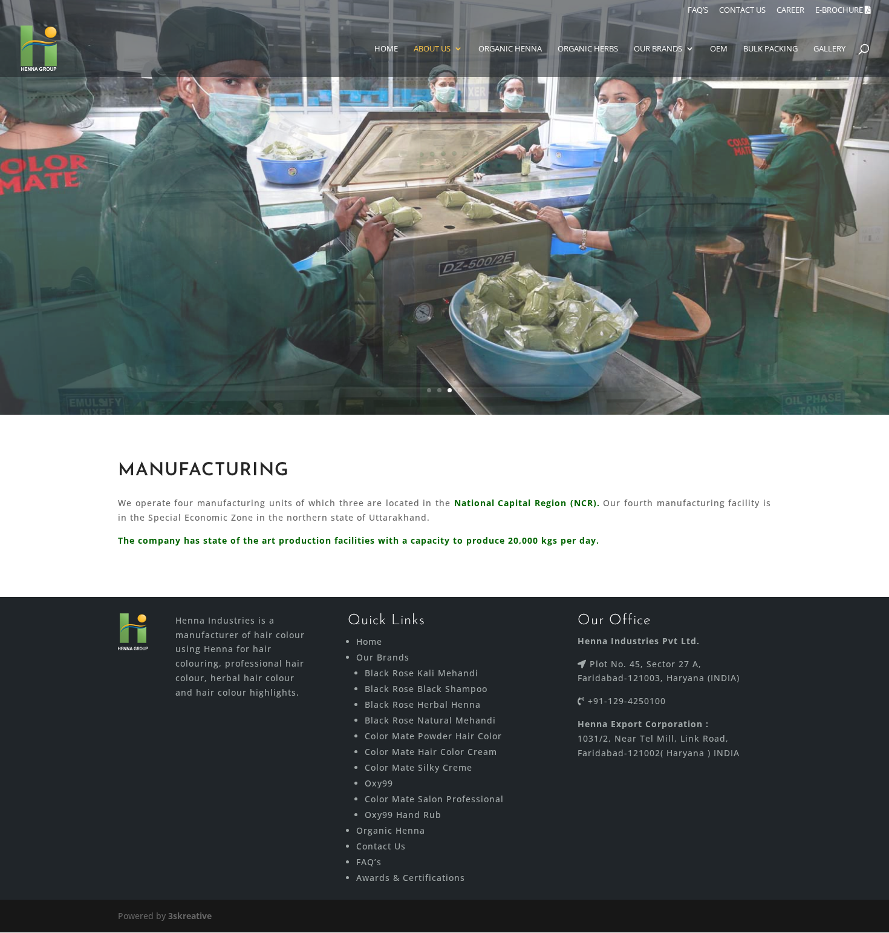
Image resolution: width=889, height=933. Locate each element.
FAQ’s (369, 862)
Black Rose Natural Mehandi (430, 720)
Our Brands (658, 49)
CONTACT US (742, 10)
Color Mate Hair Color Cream (431, 751)
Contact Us (381, 846)
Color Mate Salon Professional (434, 799)
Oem (719, 49)
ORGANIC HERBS (588, 49)
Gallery (829, 49)
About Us (432, 49)
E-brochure (840, 10)
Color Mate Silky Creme (418, 767)
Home (386, 49)
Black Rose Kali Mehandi (421, 673)
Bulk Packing (770, 49)
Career (790, 10)
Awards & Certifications (410, 877)
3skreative (190, 915)
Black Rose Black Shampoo (426, 688)
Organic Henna (510, 49)
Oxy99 (379, 783)
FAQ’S (698, 10)
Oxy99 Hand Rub (403, 814)
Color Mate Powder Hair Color (433, 736)
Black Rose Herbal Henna (423, 704)
